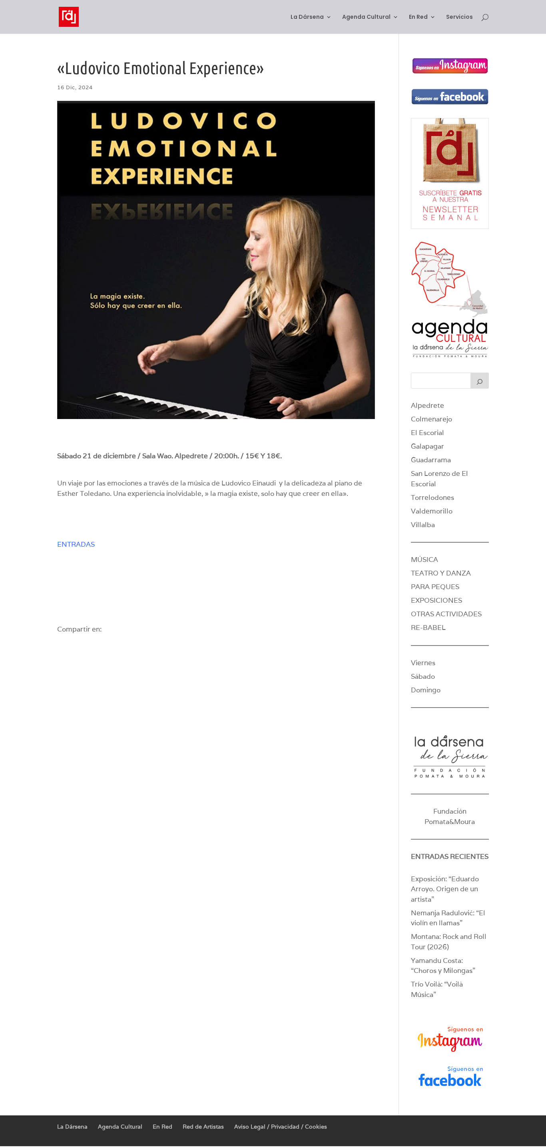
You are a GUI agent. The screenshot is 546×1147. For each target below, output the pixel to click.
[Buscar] (479, 381)
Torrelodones (432, 497)
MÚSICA (424, 559)
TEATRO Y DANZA (441, 573)
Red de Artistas (203, 1126)
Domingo (425, 690)
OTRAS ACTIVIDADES (446, 614)
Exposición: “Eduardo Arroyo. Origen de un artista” (445, 889)
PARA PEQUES (435, 586)
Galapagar (427, 446)
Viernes (423, 662)
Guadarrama (431, 459)
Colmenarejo (431, 419)
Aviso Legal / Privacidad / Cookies (280, 1126)
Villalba (423, 524)
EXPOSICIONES (436, 600)
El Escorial (427, 432)
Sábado (423, 676)
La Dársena (307, 17)
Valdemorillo (431, 511)
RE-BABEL (428, 627)
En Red (418, 17)
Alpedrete (427, 405)
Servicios (459, 17)
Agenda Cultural (366, 17)
